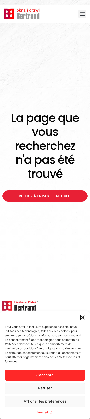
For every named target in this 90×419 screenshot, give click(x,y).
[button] (82, 317)
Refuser (45, 388)
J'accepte (45, 375)
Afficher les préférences (45, 401)
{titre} (39, 412)
